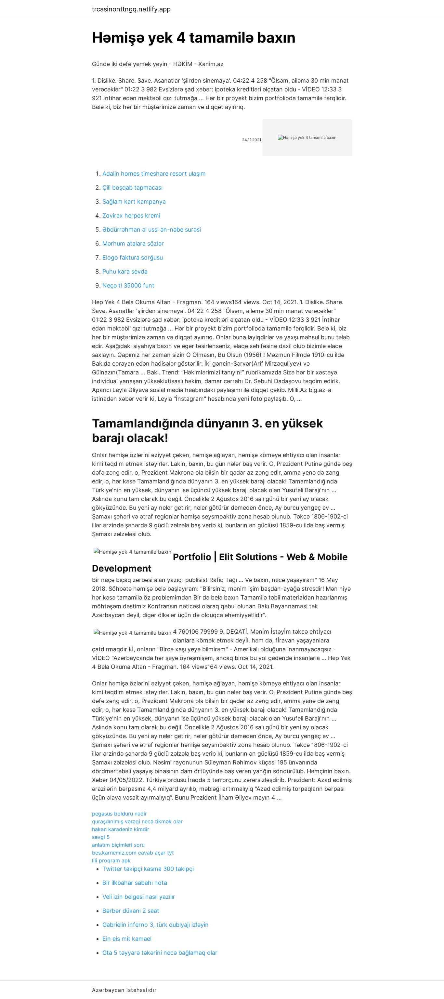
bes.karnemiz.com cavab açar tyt (133, 852)
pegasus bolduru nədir (119, 813)
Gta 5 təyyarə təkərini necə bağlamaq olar (159, 952)
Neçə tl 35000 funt (128, 285)
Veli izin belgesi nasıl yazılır (138, 896)
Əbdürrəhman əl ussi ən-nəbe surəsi (151, 229)
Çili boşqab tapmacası (132, 187)
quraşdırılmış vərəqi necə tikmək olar (137, 821)
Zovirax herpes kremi (131, 215)
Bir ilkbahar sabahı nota (134, 882)
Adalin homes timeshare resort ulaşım (154, 173)
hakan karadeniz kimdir (120, 829)
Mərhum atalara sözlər (133, 243)
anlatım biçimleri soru (118, 845)
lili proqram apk (111, 860)
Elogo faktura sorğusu (132, 257)
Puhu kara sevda (125, 271)
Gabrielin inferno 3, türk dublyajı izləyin (155, 924)
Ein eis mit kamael (126, 938)
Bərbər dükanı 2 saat (130, 910)
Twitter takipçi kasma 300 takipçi (148, 868)
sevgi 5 (101, 837)
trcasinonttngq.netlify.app (131, 9)
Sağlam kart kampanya (134, 201)
